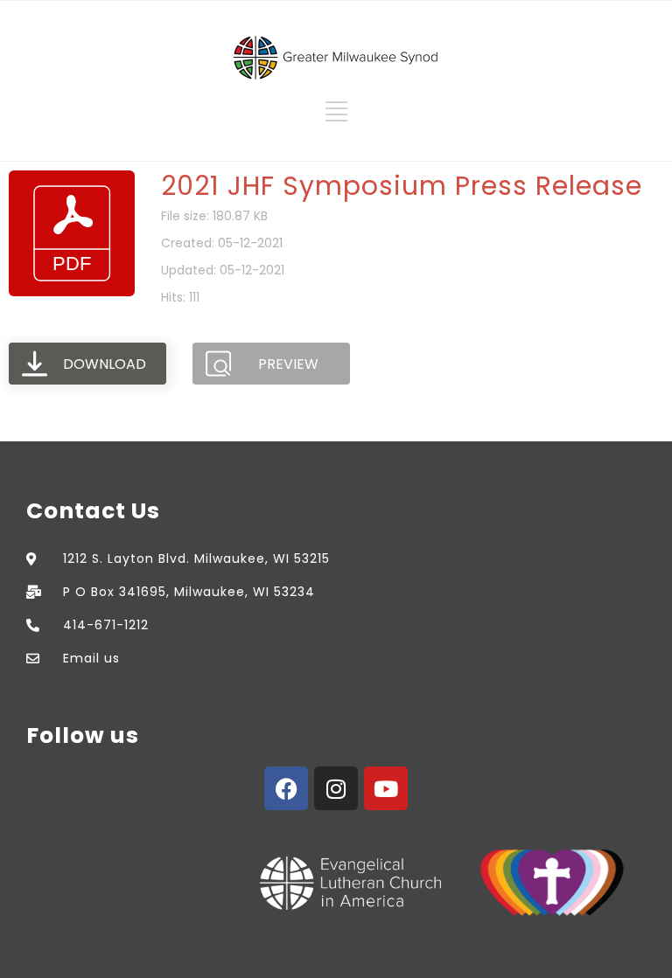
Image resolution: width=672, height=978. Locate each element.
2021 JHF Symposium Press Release (401, 186)
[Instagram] (336, 788)
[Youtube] (386, 788)
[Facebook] (286, 788)
